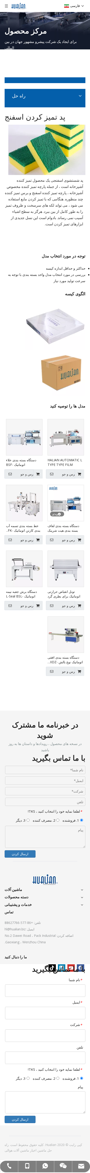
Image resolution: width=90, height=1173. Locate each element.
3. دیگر (21, 820)
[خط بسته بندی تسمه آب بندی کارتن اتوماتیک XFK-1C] (24, 503)
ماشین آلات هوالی (17, 1150)
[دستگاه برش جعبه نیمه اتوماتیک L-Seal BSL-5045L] (24, 568)
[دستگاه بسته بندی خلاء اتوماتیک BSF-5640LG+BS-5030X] (24, 437)
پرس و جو (69, 474)
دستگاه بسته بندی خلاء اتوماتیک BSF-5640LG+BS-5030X (21, 462)
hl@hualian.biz (15, 929)
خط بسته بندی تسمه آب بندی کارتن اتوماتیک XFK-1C (23, 528)
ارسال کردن (20, 854)
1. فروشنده (71, 820)
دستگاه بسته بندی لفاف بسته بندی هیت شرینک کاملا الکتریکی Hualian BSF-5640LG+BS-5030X (65, 528)
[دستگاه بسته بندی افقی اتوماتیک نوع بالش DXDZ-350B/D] (66, 634)
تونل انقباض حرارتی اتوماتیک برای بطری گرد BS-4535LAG (64, 594)
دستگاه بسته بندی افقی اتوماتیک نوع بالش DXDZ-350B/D (65, 659)
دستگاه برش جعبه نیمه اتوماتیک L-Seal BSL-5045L (21, 594)
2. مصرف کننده (44, 820)
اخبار (32, 1150)
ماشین (41, 1150)
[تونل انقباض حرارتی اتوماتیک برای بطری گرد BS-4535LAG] (66, 568)
